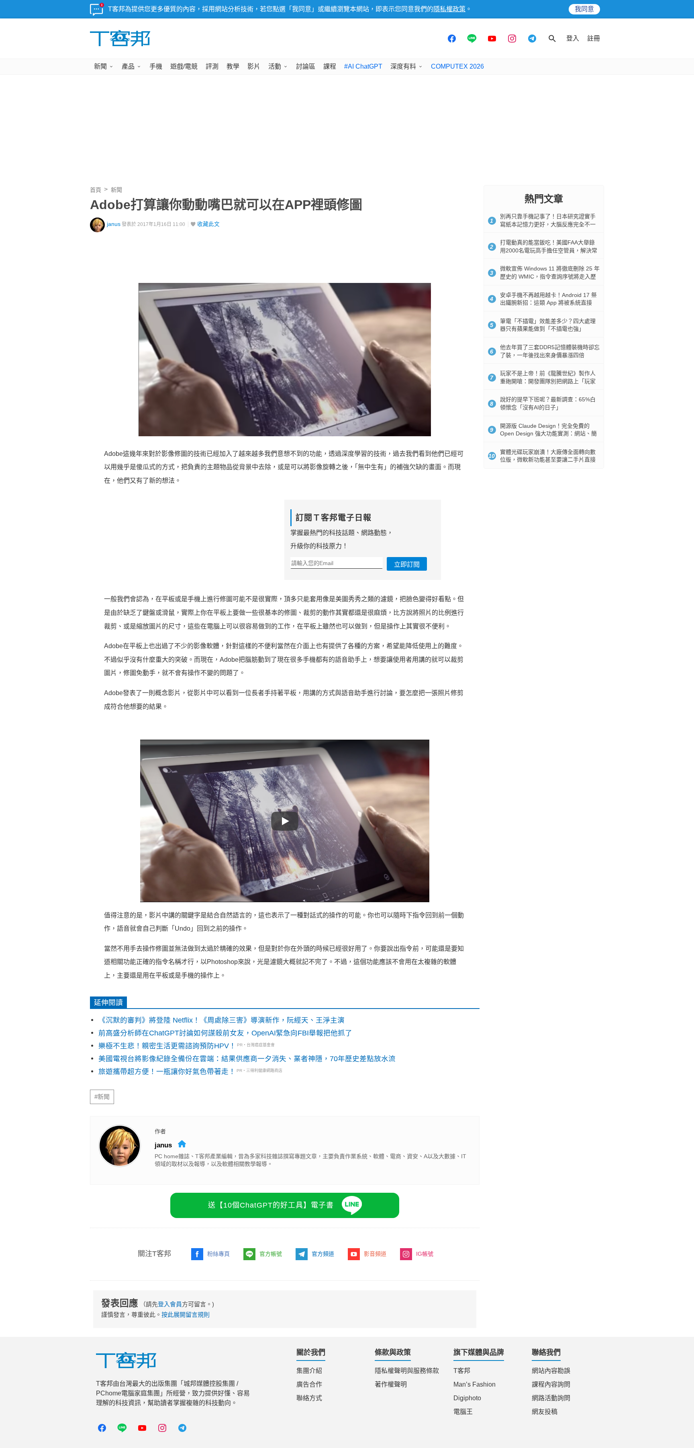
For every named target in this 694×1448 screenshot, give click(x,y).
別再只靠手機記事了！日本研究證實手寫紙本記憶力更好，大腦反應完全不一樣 (548, 224)
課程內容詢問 (551, 1384)
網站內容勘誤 (551, 1370)
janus (113, 224)
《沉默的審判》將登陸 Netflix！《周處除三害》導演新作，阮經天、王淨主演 (221, 1020)
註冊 (593, 38)
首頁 (95, 190)
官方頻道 (323, 1254)
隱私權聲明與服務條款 (407, 1370)
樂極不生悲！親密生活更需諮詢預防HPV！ (167, 1046)
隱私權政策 (449, 9)
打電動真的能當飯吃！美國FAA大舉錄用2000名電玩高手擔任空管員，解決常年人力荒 (548, 250)
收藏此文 (208, 224)
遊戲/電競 (184, 66)
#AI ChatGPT (363, 66)
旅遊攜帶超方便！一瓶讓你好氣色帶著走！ (167, 1072)
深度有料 (403, 66)
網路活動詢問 (551, 1398)
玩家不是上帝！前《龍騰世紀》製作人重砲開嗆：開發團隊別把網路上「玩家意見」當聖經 (548, 381)
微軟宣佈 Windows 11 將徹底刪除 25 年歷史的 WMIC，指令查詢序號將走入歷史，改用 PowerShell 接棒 (550, 276)
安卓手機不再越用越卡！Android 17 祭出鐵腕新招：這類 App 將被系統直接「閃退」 (548, 303)
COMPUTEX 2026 (457, 66)
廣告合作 (309, 1384)
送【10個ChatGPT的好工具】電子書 (271, 1205)
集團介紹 (309, 1370)
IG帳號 (424, 1254)
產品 (128, 66)
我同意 (584, 9)
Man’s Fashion (474, 1384)
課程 (329, 66)
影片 (253, 66)
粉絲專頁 (218, 1254)
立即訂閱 (407, 564)
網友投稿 (544, 1411)
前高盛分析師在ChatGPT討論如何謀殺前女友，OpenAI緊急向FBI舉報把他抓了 (225, 1033)
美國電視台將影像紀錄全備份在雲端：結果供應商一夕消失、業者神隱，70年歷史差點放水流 (247, 1059)
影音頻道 (375, 1254)
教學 (233, 66)
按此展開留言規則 (185, 1314)
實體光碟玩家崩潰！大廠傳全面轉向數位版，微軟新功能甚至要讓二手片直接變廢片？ (548, 460)
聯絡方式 (309, 1398)
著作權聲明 (391, 1384)
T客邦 (461, 1370)
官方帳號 (270, 1254)
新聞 (100, 66)
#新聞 (102, 1097)
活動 (274, 66)
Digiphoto (467, 1398)
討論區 (305, 66)
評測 (212, 66)
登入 (572, 38)
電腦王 (463, 1411)
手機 (155, 66)
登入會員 (170, 1304)
